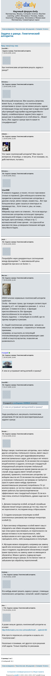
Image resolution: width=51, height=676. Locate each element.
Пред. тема (5, 46)
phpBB (16, 675)
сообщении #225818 (21, 403)
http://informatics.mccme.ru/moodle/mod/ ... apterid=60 (24, 630)
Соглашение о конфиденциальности (19, 672)
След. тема (14, 46)
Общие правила (38, 672)
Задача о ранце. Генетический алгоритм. (20, 34)
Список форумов (8, 666)
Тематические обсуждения (24, 666)
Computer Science (42, 666)
